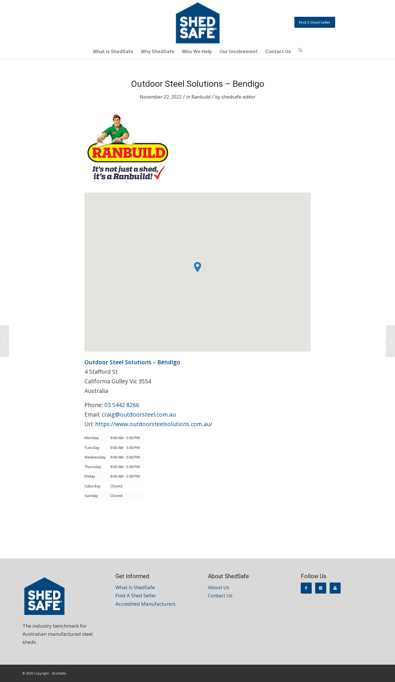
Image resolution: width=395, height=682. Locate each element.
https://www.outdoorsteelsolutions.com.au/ (153, 424)
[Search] (300, 50)
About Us (218, 587)
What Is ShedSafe (135, 587)
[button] (197, 267)
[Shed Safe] (197, 23)
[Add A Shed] (4, 341)
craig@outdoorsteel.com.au (139, 414)
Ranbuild (201, 97)
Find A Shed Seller (135, 595)
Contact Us (220, 595)
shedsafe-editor (239, 97)
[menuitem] (113, 51)
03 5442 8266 (121, 405)
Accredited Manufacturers (145, 603)
